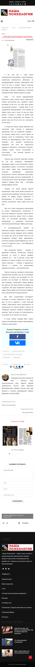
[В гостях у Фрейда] (17, 436)
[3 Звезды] (29, 39)
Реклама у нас (6, 603)
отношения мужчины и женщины (12, 354)
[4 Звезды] (31, 39)
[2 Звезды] (28, 39)
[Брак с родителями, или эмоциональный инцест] (7, 653)
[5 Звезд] (32, 39)
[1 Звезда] (26, 39)
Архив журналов (7, 584)
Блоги (3, 34)
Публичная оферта (8, 612)
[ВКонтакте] (11, 367)
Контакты (17, 2)
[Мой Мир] (16, 367)
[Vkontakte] (17, 343)
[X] (19, 367)
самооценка (6, 357)
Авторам (5, 598)
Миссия (11, 2)
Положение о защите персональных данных (17, 607)
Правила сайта (7, 579)
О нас (3, 589)
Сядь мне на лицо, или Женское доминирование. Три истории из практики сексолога (23, 631)
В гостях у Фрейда (17, 450)
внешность (6, 351)
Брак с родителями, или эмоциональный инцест (21, 652)
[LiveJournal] (22, 367)
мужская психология (18, 351)
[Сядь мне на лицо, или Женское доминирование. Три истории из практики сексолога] (7, 630)
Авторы (24, 2)
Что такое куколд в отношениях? (20, 641)
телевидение (16, 357)
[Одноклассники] (14, 367)
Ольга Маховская (9, 40)
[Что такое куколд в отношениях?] (7, 642)
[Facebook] (17, 337)
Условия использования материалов (14, 593)
